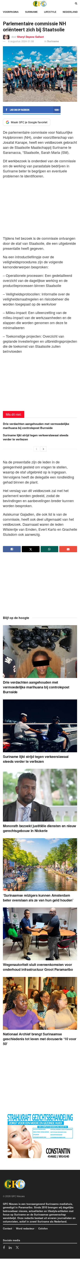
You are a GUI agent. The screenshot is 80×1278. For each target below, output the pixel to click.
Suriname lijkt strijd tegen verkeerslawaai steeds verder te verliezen (35, 437)
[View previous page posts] (36, 449)
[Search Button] (76, 3)
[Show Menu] (4, 3)
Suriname (31, 12)
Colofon (43, 1228)
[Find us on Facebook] (4, 1248)
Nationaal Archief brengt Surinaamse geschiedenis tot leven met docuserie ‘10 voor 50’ (39, 1038)
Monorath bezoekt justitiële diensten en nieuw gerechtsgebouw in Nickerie (39, 828)
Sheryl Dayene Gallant (30, 37)
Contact (7, 1228)
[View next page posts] (43, 449)
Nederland (70, 12)
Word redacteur (25, 1228)
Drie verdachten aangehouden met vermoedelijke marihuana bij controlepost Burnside (36, 426)
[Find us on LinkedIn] (10, 1248)
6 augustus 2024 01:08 (21, 41)
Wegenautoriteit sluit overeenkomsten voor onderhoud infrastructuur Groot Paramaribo (38, 967)
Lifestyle (50, 12)
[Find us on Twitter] (17, 1247)
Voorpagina (11, 12)
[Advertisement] (40, 206)
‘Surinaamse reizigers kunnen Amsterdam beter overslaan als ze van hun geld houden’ (38, 898)
